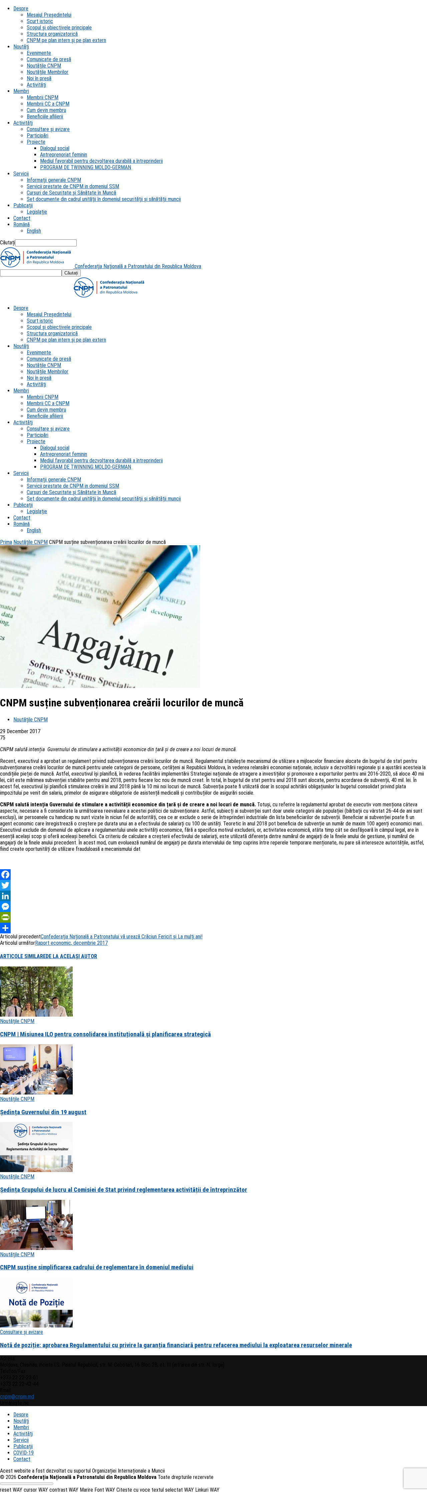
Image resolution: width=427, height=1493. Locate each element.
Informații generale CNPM (54, 180)
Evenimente (39, 53)
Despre (20, 8)
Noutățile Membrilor (47, 72)
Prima (6, 542)
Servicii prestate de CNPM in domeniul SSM (73, 186)
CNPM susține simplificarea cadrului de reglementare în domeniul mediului (96, 1267)
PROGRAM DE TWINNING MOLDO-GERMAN (85, 167)
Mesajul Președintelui (49, 15)
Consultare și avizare (48, 129)
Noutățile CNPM (44, 66)
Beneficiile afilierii (45, 116)
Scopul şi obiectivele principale (59, 27)
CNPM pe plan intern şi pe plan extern (66, 40)
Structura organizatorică (52, 34)
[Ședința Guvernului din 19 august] (36, 1092)
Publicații (23, 205)
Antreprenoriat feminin (63, 154)
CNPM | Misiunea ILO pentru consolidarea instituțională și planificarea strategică (105, 1034)
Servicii (21, 173)
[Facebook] (213, 874)
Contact (21, 218)
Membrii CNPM (42, 97)
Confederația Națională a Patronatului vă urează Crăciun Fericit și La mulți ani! (121, 936)
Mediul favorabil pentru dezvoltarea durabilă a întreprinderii (101, 161)
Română (21, 224)
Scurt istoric (40, 21)
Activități (36, 85)
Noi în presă (39, 78)
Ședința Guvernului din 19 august (43, 1112)
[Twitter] (213, 885)
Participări (37, 135)
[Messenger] (213, 906)
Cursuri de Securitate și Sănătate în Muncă (71, 193)
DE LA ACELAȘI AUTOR (71, 956)
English (34, 231)
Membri (21, 91)
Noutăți (21, 46)
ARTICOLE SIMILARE (23, 956)
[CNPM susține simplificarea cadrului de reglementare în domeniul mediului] (36, 1248)
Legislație (37, 212)
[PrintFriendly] (213, 917)
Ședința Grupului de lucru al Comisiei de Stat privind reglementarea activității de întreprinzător (123, 1189)
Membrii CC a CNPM (48, 104)
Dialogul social (54, 148)
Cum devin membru (46, 110)
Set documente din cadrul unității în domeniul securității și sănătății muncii (104, 199)
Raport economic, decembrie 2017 (71, 943)
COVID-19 (23, 1453)
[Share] (213, 928)
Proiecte (36, 142)
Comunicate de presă (49, 59)
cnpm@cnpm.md (17, 1396)
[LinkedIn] (213, 896)
